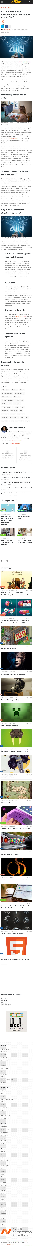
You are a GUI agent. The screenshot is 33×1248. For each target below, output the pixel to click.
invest (22, 407)
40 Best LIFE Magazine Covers (10, 777)
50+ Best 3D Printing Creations (10, 700)
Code (2, 1096)
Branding (4, 1054)
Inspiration (4, 1132)
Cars (2, 1157)
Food (2, 1174)
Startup (3, 1082)
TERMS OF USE (10, 1244)
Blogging (4, 1052)
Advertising (5, 1049)
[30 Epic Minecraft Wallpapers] (16, 712)
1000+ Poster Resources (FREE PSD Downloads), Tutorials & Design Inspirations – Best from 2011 (15, 594)
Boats (3, 1152)
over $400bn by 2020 (20, 316)
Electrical (4, 1163)
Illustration (5, 1129)
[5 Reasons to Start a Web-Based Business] (25, 532)
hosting (16, 407)
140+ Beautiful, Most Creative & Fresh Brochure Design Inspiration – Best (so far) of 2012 (15, 621)
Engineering (5, 1165)
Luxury (3, 1199)
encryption (17, 403)
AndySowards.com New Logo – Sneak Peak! (14, 880)
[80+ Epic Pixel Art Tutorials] (16, 635)
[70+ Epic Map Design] (16, 790)
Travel (3, 1224)
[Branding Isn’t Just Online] (25, 508)
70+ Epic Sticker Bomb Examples (10, 854)
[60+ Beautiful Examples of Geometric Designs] (16, 738)
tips (28, 421)
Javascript (4, 1107)
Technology (20, 421)
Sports (3, 1218)
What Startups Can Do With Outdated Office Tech (16, 477)
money (5, 417)
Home (3, 1196)
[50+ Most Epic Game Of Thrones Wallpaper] (16, 661)
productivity (25, 417)
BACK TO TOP (28, 1245)
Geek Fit (3, 1185)
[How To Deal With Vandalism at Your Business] (8, 532)
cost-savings (19, 400)
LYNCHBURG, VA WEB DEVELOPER (19, 1240)
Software (4, 1216)
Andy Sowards (6, 29)
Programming (5, 1116)
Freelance (4, 1068)
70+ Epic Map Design (7, 802)
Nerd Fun (4, 1210)
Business (4, 8)
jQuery (3, 1110)
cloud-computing (7, 393)
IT (21, 410)
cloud (22, 390)
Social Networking (7, 1079)
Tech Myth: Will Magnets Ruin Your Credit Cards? (15, 828)
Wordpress (4, 1118)
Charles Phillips (13, 138)
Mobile (3, 1113)
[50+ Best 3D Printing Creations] (16, 687)
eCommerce (5, 1057)
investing (5, 410)
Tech (9, 8)
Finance (3, 1065)
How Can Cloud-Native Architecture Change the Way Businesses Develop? (7, 520)
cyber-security (7, 403)
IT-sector (5, 414)
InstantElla (4, 1002)
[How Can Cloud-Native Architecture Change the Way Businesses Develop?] (8, 508)
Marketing (4, 1074)
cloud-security (20, 393)
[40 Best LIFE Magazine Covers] (16, 764)
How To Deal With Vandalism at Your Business (7, 542)
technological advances (24, 62)
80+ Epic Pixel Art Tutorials (9, 648)
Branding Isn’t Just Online (24, 517)
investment (14, 410)
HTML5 (3, 1104)
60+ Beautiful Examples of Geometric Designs (14, 751)
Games (3, 1179)
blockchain (6, 390)
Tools (3, 1221)
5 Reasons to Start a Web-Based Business (25, 541)
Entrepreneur (5, 1060)
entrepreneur (6, 407)
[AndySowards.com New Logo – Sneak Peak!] (16, 867)
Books (3, 1154)
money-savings (14, 417)
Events (3, 1063)
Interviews (4, 1135)
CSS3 (2, 1102)
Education (4, 1160)
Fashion (3, 1171)
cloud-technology (8, 400)
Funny (3, 1177)
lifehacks (21, 414)
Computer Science (7, 1099)
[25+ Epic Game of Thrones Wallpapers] (16, 920)
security (5, 421)
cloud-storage (7, 396)
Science (3, 1213)
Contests (4, 1127)
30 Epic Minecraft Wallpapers (9, 725)
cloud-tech (17, 396)
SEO (2, 1077)
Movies (3, 1204)
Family (3, 1168)
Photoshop (4, 1141)
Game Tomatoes (5, 998)
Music (3, 1207)
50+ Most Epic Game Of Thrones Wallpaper (13, 674)
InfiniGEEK (4, 1000)
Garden (3, 1182)
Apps (2, 1093)
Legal (3, 1071)
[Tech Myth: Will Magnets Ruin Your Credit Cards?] (16, 815)
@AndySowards (16, 440)
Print (3, 1143)
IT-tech (13, 414)
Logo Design (5, 1138)
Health (3, 1191)
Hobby (3, 1193)
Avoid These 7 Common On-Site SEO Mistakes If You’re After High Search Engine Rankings (15, 907)
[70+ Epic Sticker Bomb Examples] (16, 841)
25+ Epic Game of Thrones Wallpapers (12, 933)
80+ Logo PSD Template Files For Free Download (15, 959)
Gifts (3, 1188)
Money (3, 1202)
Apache (3, 1090)
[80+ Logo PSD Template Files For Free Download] (16, 946)
